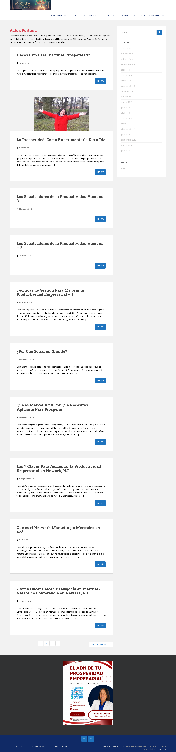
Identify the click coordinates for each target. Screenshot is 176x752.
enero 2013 (126, 123)
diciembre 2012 (128, 129)
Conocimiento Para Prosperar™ (65, 15)
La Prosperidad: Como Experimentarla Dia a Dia (61, 139)
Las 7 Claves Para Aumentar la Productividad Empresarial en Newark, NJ (59, 468)
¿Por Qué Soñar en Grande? (42, 351)
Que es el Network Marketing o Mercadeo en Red (58, 529)
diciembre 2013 (128, 86)
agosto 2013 (126, 102)
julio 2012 (125, 134)
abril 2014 (125, 69)
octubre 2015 (127, 53)
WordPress (162, 749)
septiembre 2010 (128, 139)
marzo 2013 (126, 118)
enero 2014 (126, 80)
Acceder (124, 168)
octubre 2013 (127, 96)
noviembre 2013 (128, 91)
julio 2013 (125, 107)
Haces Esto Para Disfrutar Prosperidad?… (55, 55)
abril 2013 (125, 113)
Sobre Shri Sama (90, 15)
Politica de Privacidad (58, 746)
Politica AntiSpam (36, 746)
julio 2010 (125, 150)
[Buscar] (159, 32)
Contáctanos (110, 15)
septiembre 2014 (128, 64)
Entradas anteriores (100, 644)
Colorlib (140, 749)
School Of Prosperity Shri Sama (108, 746)
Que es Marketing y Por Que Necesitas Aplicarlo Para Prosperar (52, 407)
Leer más (100, 81)
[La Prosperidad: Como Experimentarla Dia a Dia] (61, 114)
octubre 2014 (127, 59)
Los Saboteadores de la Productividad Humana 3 (60, 198)
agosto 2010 (126, 145)
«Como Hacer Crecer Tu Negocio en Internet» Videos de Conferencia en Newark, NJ (58, 591)
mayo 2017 (126, 48)
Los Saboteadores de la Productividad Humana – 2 (60, 245)
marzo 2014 (126, 75)
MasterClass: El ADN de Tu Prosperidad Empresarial (142, 15)
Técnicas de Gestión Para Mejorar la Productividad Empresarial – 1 (50, 292)
